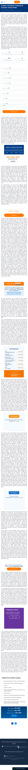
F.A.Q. (25, 741)
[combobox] (14, 75)
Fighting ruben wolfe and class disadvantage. (13, 683)
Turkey (5, 685)
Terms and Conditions (7, 758)
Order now (17, 1)
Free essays (19, 741)
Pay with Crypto (12, 756)
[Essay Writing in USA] (22, 747)
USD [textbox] (4, 105)
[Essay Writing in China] (22, 746)
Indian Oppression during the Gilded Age (12, 697)
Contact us (14, 215)
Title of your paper (5, 68)
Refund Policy (21, 758)
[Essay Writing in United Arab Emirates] (9, 746)
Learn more (14, 715)
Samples (11, 741)
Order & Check (14, 616)
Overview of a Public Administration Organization (14, 695)
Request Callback (13, 211)
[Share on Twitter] (15, 723)
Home (3, 741)
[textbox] (14, 74)
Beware (14, 741)
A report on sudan (7, 687)
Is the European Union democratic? (11, 699)
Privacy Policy (15, 758)
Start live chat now (14, 568)
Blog (23, 741)
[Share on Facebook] (12, 723)
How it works (6, 741)
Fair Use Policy (14, 759)
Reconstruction (7, 693)
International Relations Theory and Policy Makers (14, 681)
